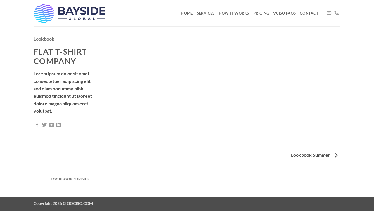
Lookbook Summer (311, 155)
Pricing (261, 13)
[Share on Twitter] (44, 125)
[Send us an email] (329, 13)
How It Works (234, 13)
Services (206, 13)
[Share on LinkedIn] (58, 125)
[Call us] (336, 13)
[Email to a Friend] (51, 125)
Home (187, 13)
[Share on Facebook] (37, 125)
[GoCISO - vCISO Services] (70, 13)
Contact (309, 13)
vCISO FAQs (284, 13)
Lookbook (44, 38)
